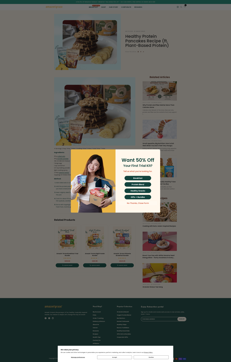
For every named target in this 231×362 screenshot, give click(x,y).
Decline (151, 357)
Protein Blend (138, 184)
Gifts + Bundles (138, 197)
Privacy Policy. (148, 352)
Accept (114, 357)
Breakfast (137, 178)
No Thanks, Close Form (138, 203)
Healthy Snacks (138, 190)
